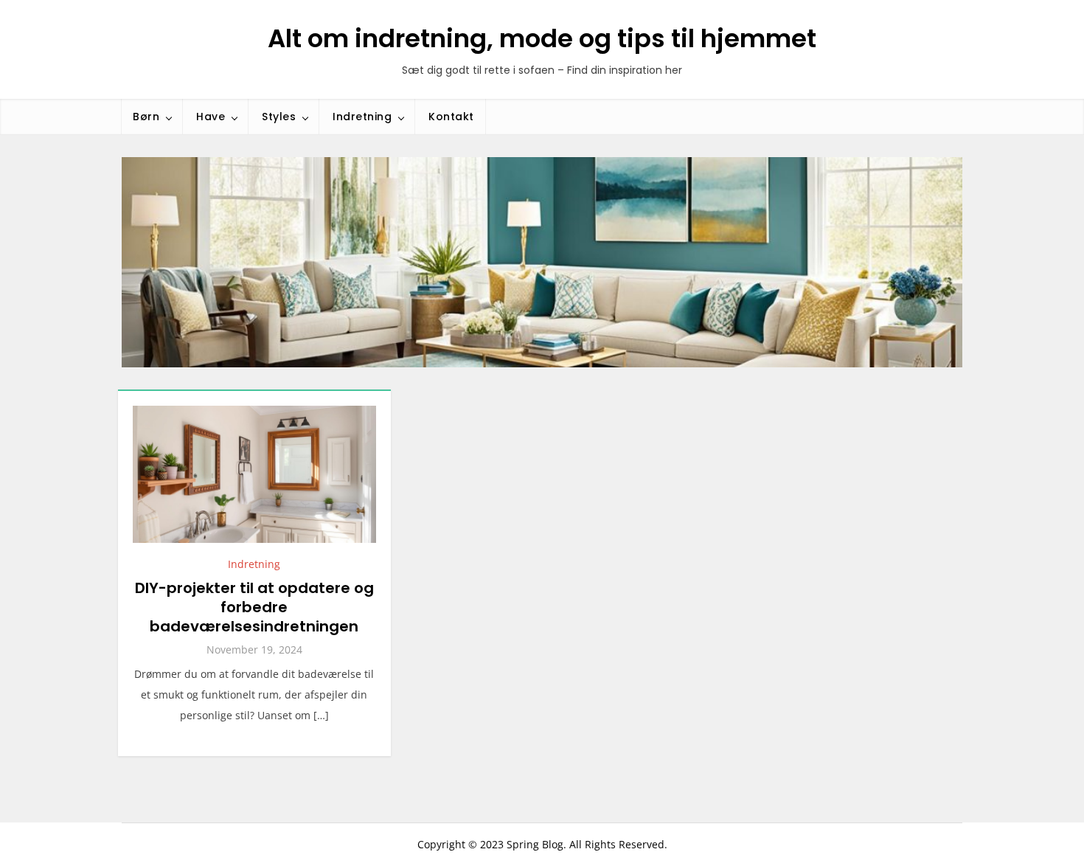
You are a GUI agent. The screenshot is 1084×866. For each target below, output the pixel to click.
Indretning (362, 116)
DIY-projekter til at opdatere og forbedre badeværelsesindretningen (254, 607)
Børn (146, 116)
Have (210, 116)
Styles (279, 116)
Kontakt (451, 116)
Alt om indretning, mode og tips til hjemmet (542, 38)
